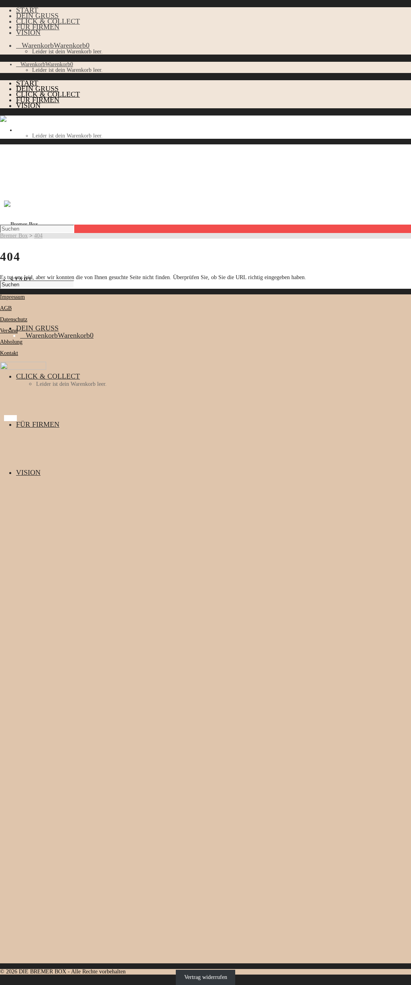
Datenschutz (13, 319)
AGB (6, 308)
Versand (9, 331)
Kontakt (9, 353)
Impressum (12, 297)
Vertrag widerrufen (205, 977)
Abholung (11, 342)
